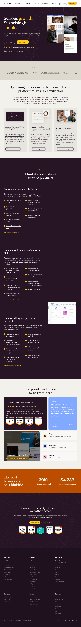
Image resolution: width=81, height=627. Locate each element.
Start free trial (62, 3)
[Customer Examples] (22, 446)
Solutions (17, 3)
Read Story (72, 425)
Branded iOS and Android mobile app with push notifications (35, 283)
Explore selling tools (37, 149)
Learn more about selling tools (11, 365)
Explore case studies (12, 149)
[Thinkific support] (59, 456)
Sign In (54, 3)
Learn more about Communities (12, 300)
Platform (27, 3)
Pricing (37, 3)
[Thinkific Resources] (59, 446)
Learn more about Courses (10, 232)
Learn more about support (64, 149)
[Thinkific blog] (59, 435)
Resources (45, 3)
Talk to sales (72, 3)
